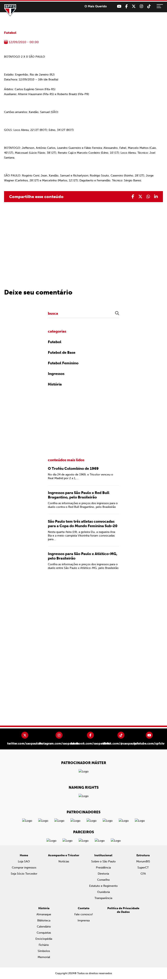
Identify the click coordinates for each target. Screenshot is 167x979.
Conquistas (44, 932)
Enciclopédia (43, 939)
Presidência (103, 867)
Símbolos (44, 951)
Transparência (103, 898)
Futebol (10, 33)
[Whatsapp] (148, 197)
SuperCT (143, 867)
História (55, 384)
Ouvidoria (103, 892)
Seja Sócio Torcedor (24, 873)
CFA (143, 873)
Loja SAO (24, 861)
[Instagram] (141, 6)
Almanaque (43, 914)
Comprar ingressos (24, 867)
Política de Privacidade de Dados (123, 910)
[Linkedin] (156, 197)
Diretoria (103, 873)
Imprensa (84, 920)
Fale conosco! (83, 914)
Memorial (44, 957)
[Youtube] (119, 6)
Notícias (63, 861)
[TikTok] (149, 6)
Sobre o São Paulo (103, 861)
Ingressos (56, 373)
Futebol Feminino (63, 363)
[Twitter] (134, 6)
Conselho (103, 880)
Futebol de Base (61, 352)
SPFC (10, 10)
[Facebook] (126, 6)
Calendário (44, 926)
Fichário (44, 945)
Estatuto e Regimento (103, 886)
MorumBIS (143, 861)
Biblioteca (43, 920)
